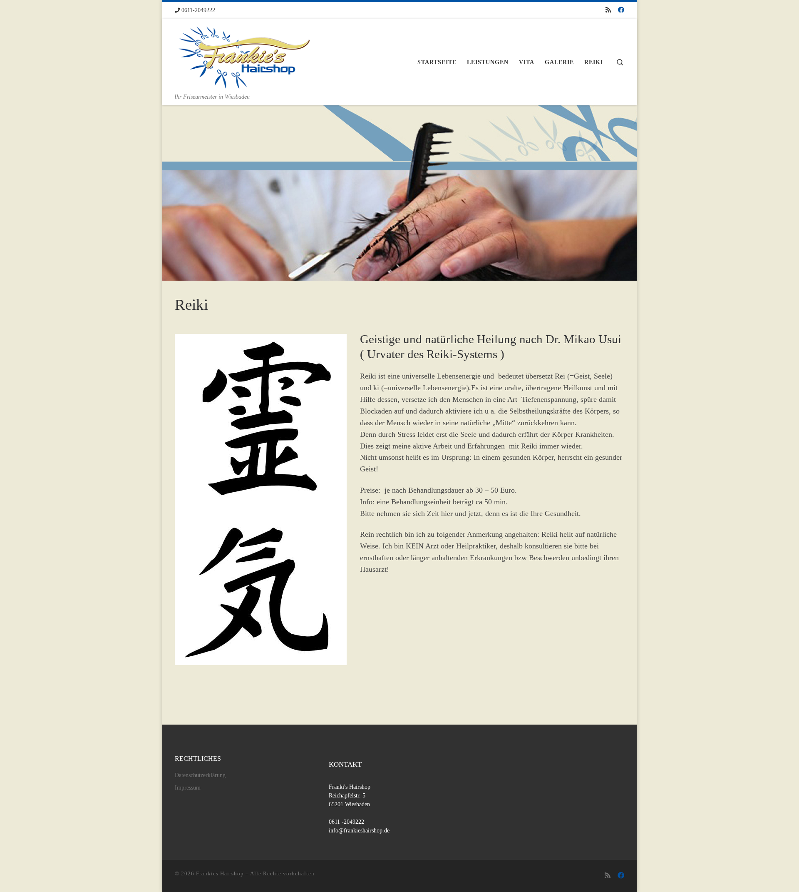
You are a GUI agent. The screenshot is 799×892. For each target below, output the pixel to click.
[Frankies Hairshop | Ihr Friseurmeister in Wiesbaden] (245, 55)
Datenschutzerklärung (200, 775)
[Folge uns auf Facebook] (621, 10)
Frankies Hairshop (220, 873)
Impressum (188, 788)
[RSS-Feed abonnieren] (608, 10)
